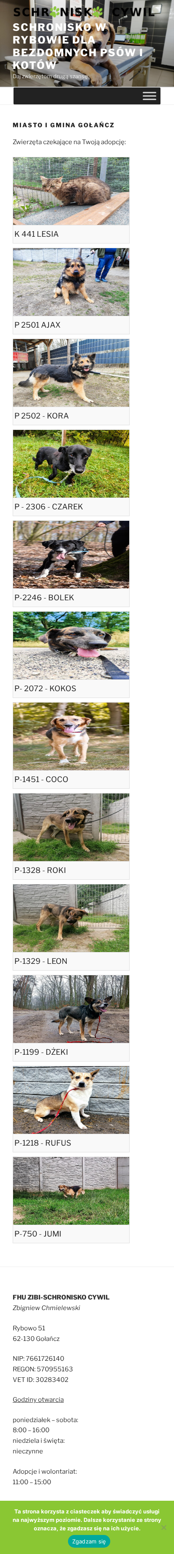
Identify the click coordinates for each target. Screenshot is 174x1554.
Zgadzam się (89, 1541)
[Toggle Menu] (149, 96)
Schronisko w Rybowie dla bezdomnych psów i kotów (78, 46)
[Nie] (163, 1527)
